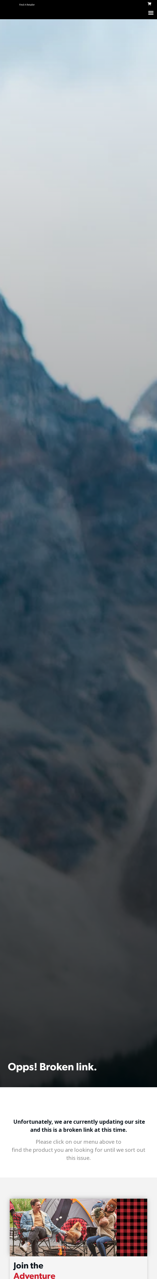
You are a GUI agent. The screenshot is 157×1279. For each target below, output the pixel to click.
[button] (150, 12)
